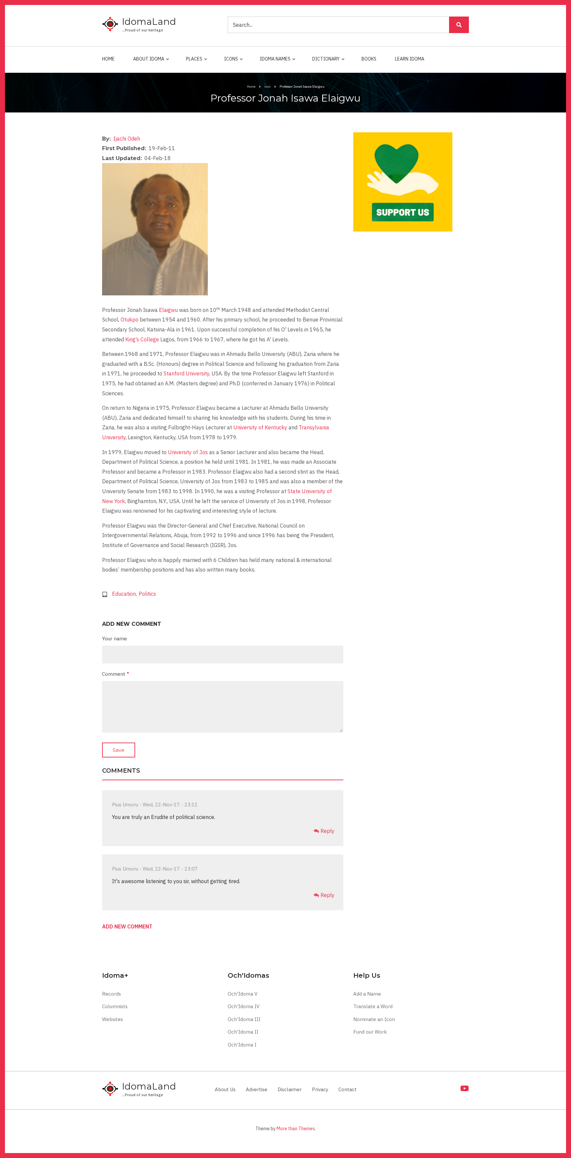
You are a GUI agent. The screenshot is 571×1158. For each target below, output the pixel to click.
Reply (327, 831)
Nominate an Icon (374, 1019)
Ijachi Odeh (126, 138)
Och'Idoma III (244, 1019)
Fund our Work (370, 1032)
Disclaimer (290, 1089)
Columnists (115, 1006)
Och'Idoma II (243, 1032)
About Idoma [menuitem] (147, 62)
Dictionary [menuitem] (324, 62)
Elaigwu (168, 310)
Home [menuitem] (108, 59)
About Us (225, 1089)
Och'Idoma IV (243, 1006)
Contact (347, 1089)
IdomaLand (149, 21)
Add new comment (127, 927)
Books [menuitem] (369, 59)
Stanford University (186, 373)
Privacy (320, 1089)
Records (111, 994)
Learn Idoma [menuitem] (409, 59)
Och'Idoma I (242, 1045)
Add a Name (367, 994)
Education (124, 593)
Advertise (256, 1089)
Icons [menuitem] (229, 62)
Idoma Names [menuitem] (273, 62)
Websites (112, 1019)
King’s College (142, 339)
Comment (113, 674)
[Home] (110, 24)
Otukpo (129, 319)
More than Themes (296, 1129)
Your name (114, 638)
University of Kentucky (260, 427)
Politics (147, 593)
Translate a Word (373, 1006)
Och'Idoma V (242, 994)
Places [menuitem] (192, 62)
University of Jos (188, 452)
